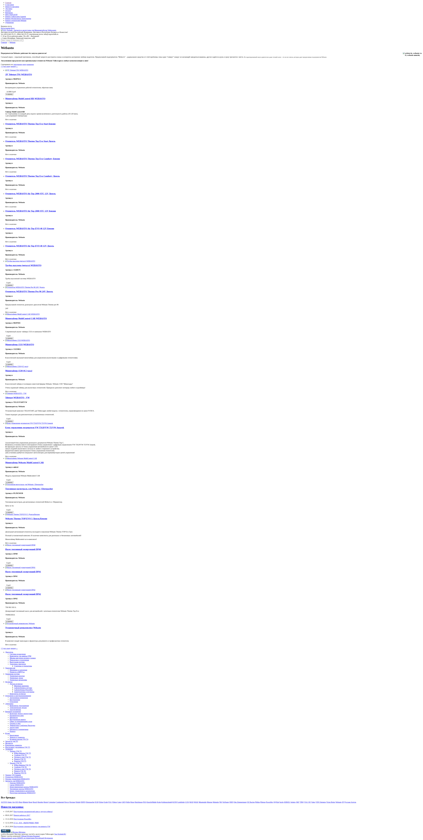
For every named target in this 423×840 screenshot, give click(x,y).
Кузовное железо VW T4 (19, 739)
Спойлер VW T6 (20, 767)
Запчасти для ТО (11, 741)
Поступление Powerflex (22, 819)
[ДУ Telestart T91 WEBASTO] (16, 70)
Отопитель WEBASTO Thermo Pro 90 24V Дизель (29, 291)
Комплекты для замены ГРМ (20, 656)
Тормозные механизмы (18, 680)
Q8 (275, 802)
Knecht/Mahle (152, 802)
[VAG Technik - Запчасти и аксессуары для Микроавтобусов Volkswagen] (28, 30)
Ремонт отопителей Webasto (15, 20)
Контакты (9, 13)
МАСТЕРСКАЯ (11, 15)
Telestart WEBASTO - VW (17, 397)
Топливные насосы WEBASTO (21, 789)
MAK (196, 802)
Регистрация (5, 28)
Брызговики (14, 735)
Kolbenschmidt (166, 802)
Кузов (7, 733)
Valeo (313, 802)
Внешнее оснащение (13, 712)
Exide (106, 802)
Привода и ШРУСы (17, 672)
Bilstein (25, 802)
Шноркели (14, 717)
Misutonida (202, 802)
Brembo (40, 802)
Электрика (9, 704)
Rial (277, 802)
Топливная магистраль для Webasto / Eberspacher (29, 489)
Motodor (216, 802)
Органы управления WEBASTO (17, 779)
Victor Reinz (330, 802)
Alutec (9, 802)
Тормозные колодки (17, 676)
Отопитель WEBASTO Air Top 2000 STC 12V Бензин (30, 211)
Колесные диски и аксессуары (21, 713)
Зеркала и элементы (17, 737)
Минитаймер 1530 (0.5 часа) (18, 371)
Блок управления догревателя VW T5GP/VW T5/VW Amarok (34, 427)
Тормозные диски (16, 678)
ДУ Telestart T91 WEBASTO (18, 74)
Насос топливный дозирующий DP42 (23, 594)
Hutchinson (139, 802)
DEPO (83, 802)
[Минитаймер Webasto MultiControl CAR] (21, 458)
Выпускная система (17, 662)
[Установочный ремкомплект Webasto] (20, 623)
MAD (191, 802)
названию (30, 64)
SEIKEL (287, 802)
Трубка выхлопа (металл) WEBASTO (23, 265)
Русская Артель (350, 802)
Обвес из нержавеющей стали (21, 721)
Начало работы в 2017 (22, 815)
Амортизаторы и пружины (24, 692)
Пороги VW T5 (20, 759)
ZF (343, 802)
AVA (17, 802)
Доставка (8, 9)
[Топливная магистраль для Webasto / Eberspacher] (24, 484)
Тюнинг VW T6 (16, 763)
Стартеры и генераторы (23, 666)
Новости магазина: (12, 806)
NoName (225, 802)
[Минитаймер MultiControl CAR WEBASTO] (22, 314)
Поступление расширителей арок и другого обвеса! (33, 811)
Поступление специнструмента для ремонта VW (32, 826)
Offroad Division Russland (30, 836)
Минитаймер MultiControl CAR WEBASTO (26, 318)
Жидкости (9, 743)
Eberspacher (90, 802)
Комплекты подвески (18, 694)
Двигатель (9, 652)
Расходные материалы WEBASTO (22, 793)
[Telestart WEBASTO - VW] (15, 393)
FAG (110, 802)
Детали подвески (16, 684)
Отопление (14, 702)
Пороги (12, 731)
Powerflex (269, 802)
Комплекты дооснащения (19, 706)
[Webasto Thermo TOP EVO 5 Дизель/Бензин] (22, 514)
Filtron (114, 802)
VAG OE (307, 802)
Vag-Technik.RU (60, 834)
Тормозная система (12, 674)
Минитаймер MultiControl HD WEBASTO (25, 98)
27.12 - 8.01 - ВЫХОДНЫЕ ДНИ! (26, 823)
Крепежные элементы (13, 745)
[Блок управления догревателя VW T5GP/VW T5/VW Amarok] (29, 423)
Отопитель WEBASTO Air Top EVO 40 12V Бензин (29, 228)
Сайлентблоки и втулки (23, 688)
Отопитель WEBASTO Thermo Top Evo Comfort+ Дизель (32, 176)
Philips (257, 802)
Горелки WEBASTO (17, 783)
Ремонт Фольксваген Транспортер (18, 18)
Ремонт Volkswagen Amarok (15, 17)
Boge (30, 802)
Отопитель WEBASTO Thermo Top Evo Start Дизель (30, 141)
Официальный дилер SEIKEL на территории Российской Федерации (27, 838)
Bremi (46, 802)
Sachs (281, 802)
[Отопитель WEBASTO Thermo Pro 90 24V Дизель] (25, 287)
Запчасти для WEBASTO (14, 781)
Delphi (78, 802)
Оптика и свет (15, 723)
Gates (119, 802)
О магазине (9, 5)
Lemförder (181, 802)
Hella (128, 802)
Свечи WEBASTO (17, 785)
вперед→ (14, 66)
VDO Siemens (321, 802)
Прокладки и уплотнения (19, 660)
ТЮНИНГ (9, 749)
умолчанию (17, 64)
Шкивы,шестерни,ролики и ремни (23, 658)
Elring (101, 802)
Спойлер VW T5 (20, 755)
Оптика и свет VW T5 (22, 757)
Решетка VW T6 (20, 773)
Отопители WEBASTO (14, 777)
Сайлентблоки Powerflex (23, 690)
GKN (124, 802)
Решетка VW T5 (20, 761)
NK (220, 802)
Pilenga (262, 802)
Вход (13, 28)
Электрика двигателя (18, 664)
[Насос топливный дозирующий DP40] (20, 545)
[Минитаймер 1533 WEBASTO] (17, 340)
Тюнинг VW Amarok (13, 775)
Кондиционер (15, 700)
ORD (231, 802)
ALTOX (4, 802)
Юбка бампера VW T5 (22, 753)
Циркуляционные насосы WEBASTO (24, 787)
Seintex (293, 802)
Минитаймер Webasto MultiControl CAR (24, 462)
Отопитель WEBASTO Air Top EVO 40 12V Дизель (29, 246)
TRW (302, 802)
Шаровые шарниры (21, 686)
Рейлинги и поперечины (19, 729)
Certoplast (51, 802)
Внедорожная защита (18, 719)
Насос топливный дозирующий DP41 (23, 571)
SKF (297, 802)
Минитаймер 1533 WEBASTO (19, 344)
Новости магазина (12, 7)
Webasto (12, 42)
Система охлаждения (18, 654)
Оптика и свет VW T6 (22, 769)
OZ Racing (251, 802)
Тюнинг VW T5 (16, 751)
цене (24, 64)
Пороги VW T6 (20, 771)
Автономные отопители (19, 698)
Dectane (72, 802)
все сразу (7, 66)
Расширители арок (17, 715)
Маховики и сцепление (18, 670)
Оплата (8, 11)
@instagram (9, 22)
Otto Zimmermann (240, 802)
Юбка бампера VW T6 (22, 765)
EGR (97, 802)
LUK (187, 802)
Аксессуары (14, 727)
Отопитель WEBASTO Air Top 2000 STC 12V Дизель (30, 193)
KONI (174, 802)
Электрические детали (18, 708)
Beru (20, 802)
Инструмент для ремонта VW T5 (17, 747)
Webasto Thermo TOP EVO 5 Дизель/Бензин (26, 518)
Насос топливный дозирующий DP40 (23, 549)
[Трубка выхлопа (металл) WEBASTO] (20, 261)
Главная (8, 3)
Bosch (35, 802)
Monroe (209, 802)
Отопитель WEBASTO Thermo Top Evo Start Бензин (30, 124)
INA (144, 802)
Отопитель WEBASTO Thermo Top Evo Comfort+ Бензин (32, 159)
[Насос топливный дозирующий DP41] (20, 567)
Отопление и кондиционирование (18, 696)
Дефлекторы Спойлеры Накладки (22, 725)
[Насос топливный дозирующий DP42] (20, 590)
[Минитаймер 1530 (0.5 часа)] (16, 366)
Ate (13, 802)
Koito (159, 802)
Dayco (66, 802)
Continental (60, 802)
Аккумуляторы (15, 710)
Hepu (132, 802)
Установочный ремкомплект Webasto (23, 628)
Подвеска (8, 682)
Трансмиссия (10, 668)
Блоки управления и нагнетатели (22, 791)
